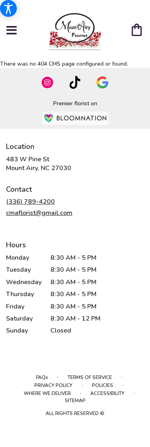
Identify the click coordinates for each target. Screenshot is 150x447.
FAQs (42, 377)
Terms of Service (90, 377)
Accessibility (107, 393)
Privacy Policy (53, 385)
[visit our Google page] (102, 82)
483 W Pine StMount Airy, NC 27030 (38, 163)
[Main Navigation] (11, 31)
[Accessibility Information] (8, 8)
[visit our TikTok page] (75, 82)
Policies (102, 385)
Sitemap (75, 400)
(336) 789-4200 (30, 201)
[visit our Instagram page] (48, 82)
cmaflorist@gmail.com (39, 212)
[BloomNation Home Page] (75, 118)
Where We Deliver (47, 393)
